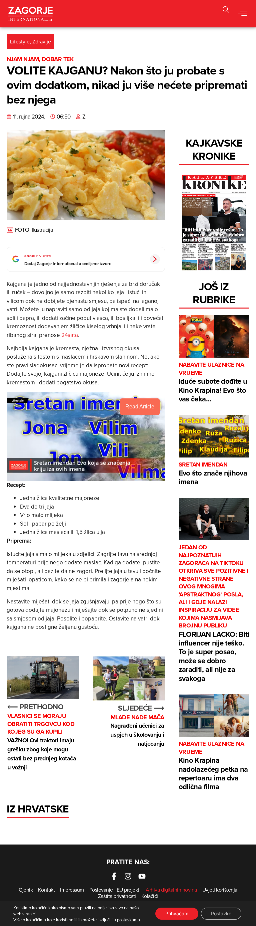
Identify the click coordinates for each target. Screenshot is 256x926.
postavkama (128, 920)
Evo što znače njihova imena (213, 474)
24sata (69, 335)
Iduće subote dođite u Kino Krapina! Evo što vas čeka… (213, 382)
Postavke (221, 913)
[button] (242, 13)
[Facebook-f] (114, 876)
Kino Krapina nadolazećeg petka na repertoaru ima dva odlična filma (213, 766)
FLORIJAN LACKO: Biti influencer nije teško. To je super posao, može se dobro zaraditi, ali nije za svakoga (214, 614)
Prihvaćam (176, 913)
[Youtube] (142, 876)
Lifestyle (20, 41)
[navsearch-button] (226, 10)
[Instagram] (128, 876)
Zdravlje (41, 41)
